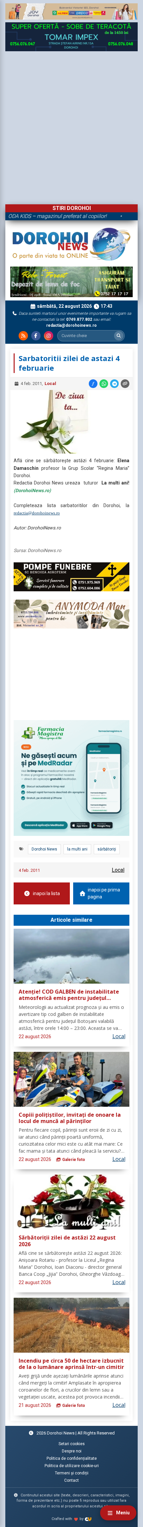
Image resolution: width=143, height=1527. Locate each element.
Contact (71, 1480)
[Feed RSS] (23, 335)
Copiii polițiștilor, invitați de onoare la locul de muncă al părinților (70, 1118)
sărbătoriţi (106, 849)
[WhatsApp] (103, 383)
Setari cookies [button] (72, 1443)
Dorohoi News (44, 849)
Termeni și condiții (71, 1473)
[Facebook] (36, 335)
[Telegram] (114, 383)
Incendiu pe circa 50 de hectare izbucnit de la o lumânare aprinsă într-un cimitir (71, 1364)
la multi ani (77, 849)
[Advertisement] (71, 126)
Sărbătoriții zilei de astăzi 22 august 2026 (67, 1241)
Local (50, 383)
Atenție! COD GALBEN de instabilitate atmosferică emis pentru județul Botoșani (69, 995)
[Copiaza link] (125, 383)
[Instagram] (48, 335)
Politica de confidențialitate (72, 1458)
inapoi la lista (46, 893)
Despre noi (71, 1451)
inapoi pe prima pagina (104, 893)
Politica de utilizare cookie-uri (72, 1465)
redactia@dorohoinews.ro (37, 512)
